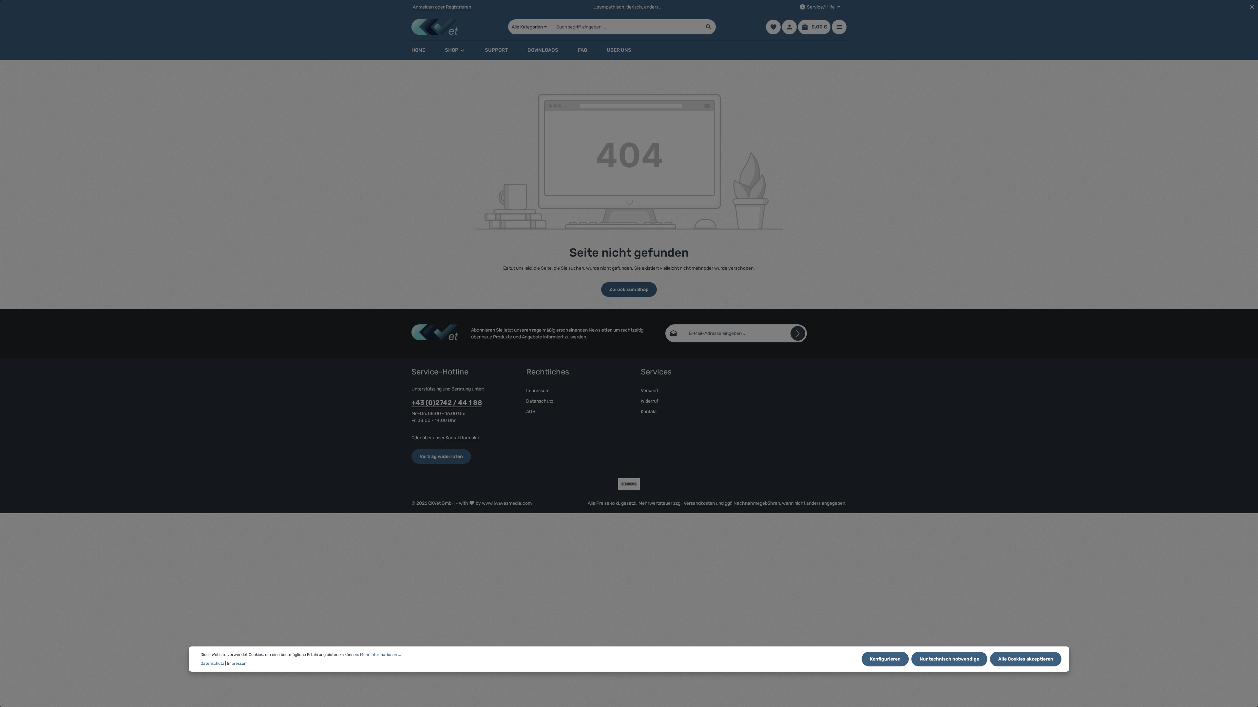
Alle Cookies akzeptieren (1025, 659)
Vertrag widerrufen (441, 456)
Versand (649, 390)
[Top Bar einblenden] (839, 27)
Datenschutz (539, 401)
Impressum (537, 390)
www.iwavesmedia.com (507, 503)
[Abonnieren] (798, 333)
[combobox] (626, 26)
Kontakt (649, 411)
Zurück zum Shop (629, 289)
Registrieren (458, 7)
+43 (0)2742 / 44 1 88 (446, 403)
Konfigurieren (885, 659)
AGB (530, 411)
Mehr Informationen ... (380, 654)
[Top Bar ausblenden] (1252, 7)
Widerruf (649, 401)
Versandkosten (699, 503)
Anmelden (423, 7)
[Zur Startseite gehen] (434, 27)
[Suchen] (709, 26)
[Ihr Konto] (789, 27)
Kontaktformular (462, 438)
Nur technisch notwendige (949, 659)
